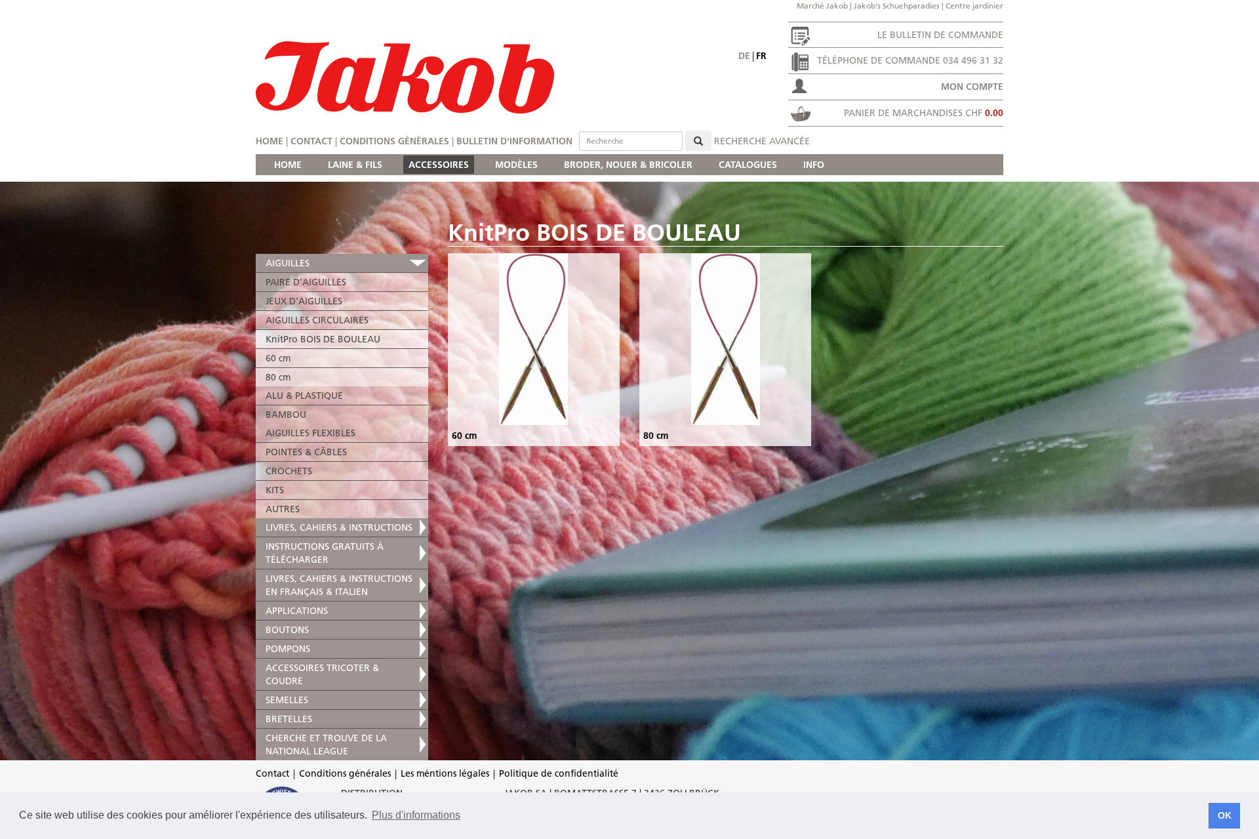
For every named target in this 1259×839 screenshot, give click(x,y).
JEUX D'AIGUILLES (304, 301)
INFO (813, 165)
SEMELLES (287, 700)
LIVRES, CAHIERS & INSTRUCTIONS (339, 527)
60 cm (278, 358)
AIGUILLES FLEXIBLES (310, 433)
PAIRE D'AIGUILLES (306, 282)
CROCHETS (289, 471)
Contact (311, 141)
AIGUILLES (288, 263)
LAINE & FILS (355, 165)
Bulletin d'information (514, 141)
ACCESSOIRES (439, 165)
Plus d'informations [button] (416, 815)
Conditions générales (394, 141)
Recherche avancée (762, 141)
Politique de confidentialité (558, 773)
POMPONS (288, 649)
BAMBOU (286, 414)
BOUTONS (287, 630)
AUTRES (283, 509)
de (744, 56)
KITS (275, 490)
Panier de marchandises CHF (923, 113)
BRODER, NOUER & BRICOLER (628, 165)
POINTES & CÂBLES (306, 452)
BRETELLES (289, 719)
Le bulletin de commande (940, 35)
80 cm (278, 377)
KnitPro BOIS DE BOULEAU (323, 339)
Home (269, 141)
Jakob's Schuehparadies (897, 5)
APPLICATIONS (297, 611)
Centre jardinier (974, 5)
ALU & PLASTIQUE (304, 395)
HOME (288, 165)
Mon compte (972, 86)
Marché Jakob (822, 5)
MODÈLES (516, 165)
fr (761, 56)
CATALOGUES (748, 165)
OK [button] (1224, 815)
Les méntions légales (445, 773)
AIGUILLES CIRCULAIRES (317, 320)
